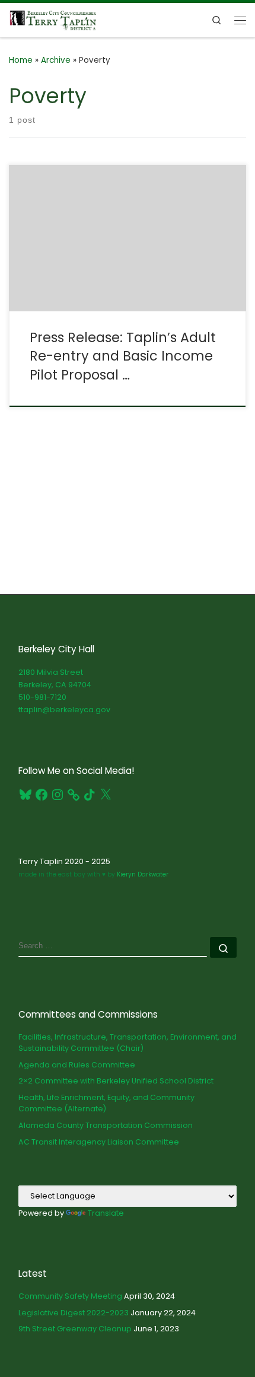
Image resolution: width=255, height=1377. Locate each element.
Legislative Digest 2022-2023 (73, 1313)
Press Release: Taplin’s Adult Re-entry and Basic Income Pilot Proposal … (123, 356)
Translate (106, 1213)
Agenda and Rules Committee (76, 1065)
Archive (56, 60)
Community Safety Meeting (70, 1296)
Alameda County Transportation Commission (105, 1125)
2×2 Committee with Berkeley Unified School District (115, 1081)
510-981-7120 (42, 697)
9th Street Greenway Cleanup (75, 1329)
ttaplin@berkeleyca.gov (64, 710)
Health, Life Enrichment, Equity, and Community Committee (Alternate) (106, 1103)
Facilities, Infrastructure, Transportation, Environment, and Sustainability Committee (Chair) (127, 1043)
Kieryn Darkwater (141, 874)
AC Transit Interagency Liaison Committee (98, 1142)
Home (21, 60)
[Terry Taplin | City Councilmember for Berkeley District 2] (53, 18)
